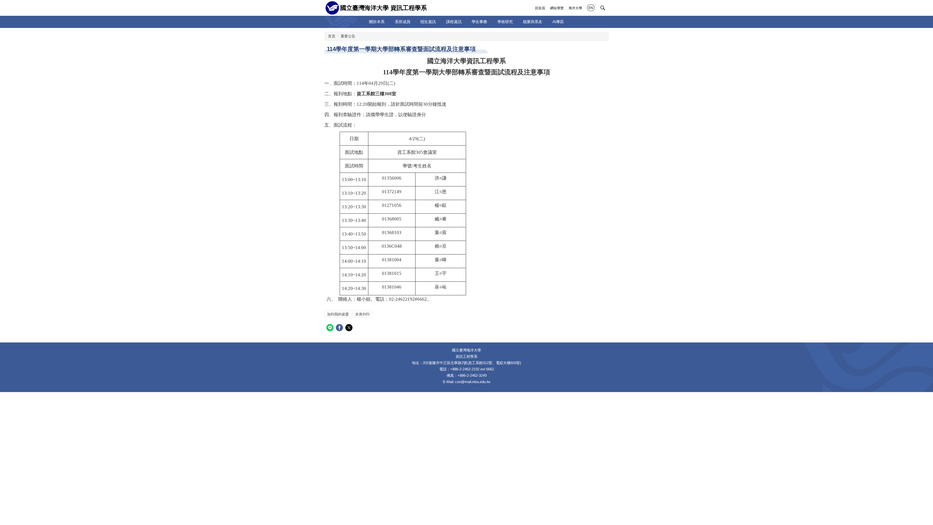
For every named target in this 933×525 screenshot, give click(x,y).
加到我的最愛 (338, 314)
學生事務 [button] (479, 22)
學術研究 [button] (505, 22)
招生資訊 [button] (428, 22)
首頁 (331, 36)
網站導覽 (557, 8)
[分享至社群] (330, 328)
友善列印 (362, 314)
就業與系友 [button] (532, 22)
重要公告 (348, 36)
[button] (602, 8)
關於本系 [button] (377, 22)
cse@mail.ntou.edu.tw (472, 382)
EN (590, 8)
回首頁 (540, 8)
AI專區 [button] (558, 22)
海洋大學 (575, 8)
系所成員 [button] (402, 22)
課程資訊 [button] (454, 22)
